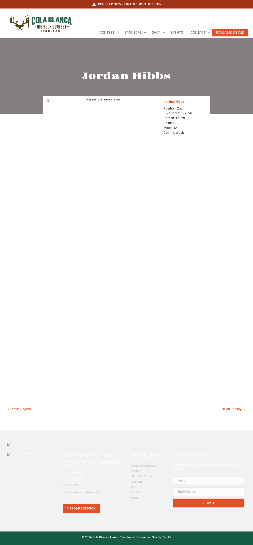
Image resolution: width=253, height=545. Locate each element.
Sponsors (133, 32)
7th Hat (166, 537)
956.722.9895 (71, 485)
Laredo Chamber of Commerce (130, 537)
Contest (107, 32)
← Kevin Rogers (19, 409)
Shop (156, 32)
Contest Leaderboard (143, 465)
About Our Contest (142, 476)
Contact (198, 32)
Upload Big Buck (230, 32)
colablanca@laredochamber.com (82, 492)
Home (134, 497)
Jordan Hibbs (174, 102)
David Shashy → (234, 409)
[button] (117, 32)
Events (177, 32)
